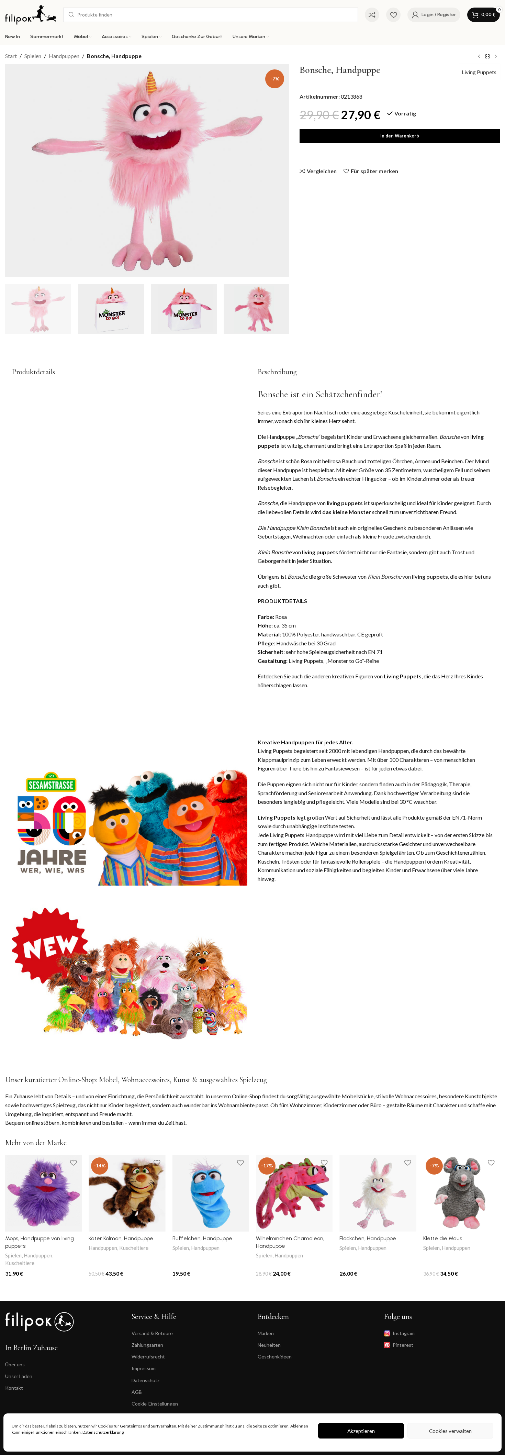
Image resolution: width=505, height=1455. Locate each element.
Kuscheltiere (19, 1263)
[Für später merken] (73, 1162)
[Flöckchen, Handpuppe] (377, 1193)
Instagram (404, 1333)
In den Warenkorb (399, 135)
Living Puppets (479, 72)
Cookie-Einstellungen (155, 1404)
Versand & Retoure (152, 1333)
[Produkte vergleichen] (372, 15)
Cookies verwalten (450, 1431)
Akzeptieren (361, 1431)
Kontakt (14, 1388)
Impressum (144, 1368)
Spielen (32, 56)
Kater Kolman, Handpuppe (121, 1238)
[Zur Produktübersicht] (487, 57)
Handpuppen (64, 56)
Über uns (15, 1364)
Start (11, 56)
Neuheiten (269, 1345)
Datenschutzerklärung (103, 1432)
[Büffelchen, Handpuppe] (210, 1193)
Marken (266, 1333)
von (407, 576)
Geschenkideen (275, 1356)
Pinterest (403, 1345)
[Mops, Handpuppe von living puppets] (43, 1193)
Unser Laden (18, 1376)
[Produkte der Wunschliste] (393, 15)
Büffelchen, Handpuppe (202, 1238)
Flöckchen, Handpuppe (367, 1238)
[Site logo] (30, 14)
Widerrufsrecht (148, 1356)
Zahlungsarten (147, 1345)
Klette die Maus (442, 1238)
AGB (137, 1392)
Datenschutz (145, 1380)
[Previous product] (479, 57)
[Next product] (496, 57)
